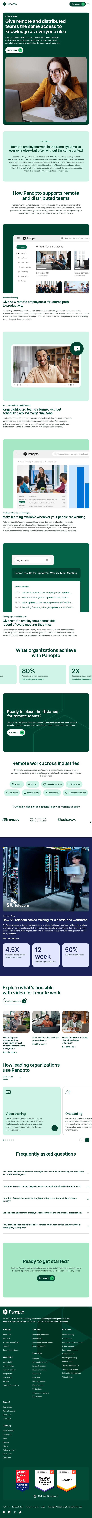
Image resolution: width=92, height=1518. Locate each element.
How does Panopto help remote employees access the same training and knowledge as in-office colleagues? (43, 1173)
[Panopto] (10, 4)
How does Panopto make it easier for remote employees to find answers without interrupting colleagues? (42, 1226)
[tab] (3, 1140)
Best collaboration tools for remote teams (45, 1038)
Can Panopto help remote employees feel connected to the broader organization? (42, 1213)
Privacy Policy (17, 1507)
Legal (43, 1507)
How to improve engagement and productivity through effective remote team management (14, 1043)
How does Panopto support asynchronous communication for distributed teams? (42, 1186)
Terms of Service (31, 1507)
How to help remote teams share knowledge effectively (75, 1040)
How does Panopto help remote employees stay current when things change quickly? (40, 1199)
